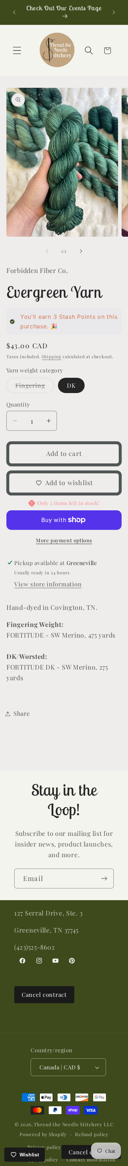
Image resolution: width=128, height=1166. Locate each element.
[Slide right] (81, 251)
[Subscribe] (104, 878)
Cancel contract (44, 994)
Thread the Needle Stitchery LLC (73, 1124)
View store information (47, 584)
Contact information (91, 1159)
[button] (17, 50)
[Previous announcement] (14, 12)
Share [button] (22, 713)
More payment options (64, 540)
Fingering (34, 387)
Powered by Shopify (43, 1134)
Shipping (51, 356)
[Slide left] (47, 251)
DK (71, 385)
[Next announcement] (114, 12)
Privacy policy (44, 1147)
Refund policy (91, 1134)
